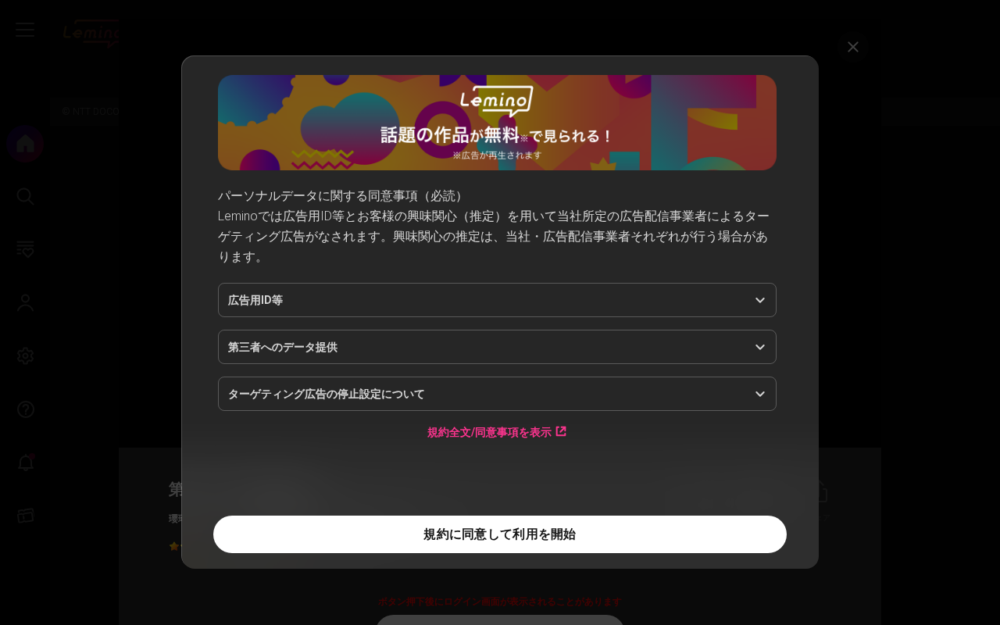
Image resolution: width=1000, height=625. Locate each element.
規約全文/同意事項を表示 (489, 432)
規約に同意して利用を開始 (499, 534)
